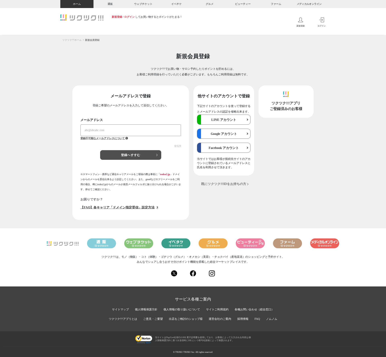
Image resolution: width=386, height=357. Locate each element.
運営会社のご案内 (220, 318)
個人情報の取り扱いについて (181, 309)
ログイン (129, 16)
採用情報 (242, 318)
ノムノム (271, 318)
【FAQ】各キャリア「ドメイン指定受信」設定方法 (117, 207)
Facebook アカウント (224, 148)
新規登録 (117, 16)
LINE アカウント (223, 119)
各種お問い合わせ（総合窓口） (254, 309)
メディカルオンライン (309, 3)
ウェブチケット (143, 3)
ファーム (276, 3)
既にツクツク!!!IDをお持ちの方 (223, 184)
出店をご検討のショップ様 (186, 318)
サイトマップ (120, 309)
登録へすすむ (131, 155)
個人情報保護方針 (146, 309)
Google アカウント (224, 133)
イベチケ (176, 3)
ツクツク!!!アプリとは (123, 318)
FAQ (257, 318)
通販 (110, 3)
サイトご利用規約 (217, 309)
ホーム (77, 3)
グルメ (210, 3)
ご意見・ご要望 (153, 318)
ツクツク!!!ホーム (72, 40)
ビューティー (243, 3)
